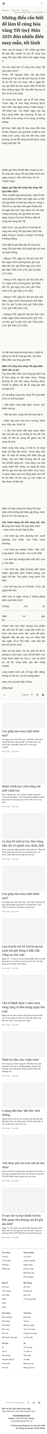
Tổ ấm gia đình (30, 1299)
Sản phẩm (6, 1355)
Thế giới (5, 1265)
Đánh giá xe (28, 1363)
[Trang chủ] (3, 3)
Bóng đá (27, 1317)
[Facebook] (28, 1402)
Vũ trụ (4, 1351)
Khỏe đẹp (6, 1321)
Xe (25, 1343)
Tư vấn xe (28, 1351)
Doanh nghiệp (29, 1261)
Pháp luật (6, 1269)
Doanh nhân (29, 1269)
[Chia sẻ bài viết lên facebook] (32, 695)
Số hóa (5, 1343)
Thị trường (28, 1347)
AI (3, 1347)
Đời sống (28, 1283)
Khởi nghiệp (28, 1277)
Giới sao (5, 1287)
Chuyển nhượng (30, 1333)
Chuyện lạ (28, 1291)
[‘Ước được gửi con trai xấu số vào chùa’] (23, 1147)
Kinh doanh (29, 1253)
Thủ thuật (6, 1363)
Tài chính (27, 1257)
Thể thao (27, 1313)
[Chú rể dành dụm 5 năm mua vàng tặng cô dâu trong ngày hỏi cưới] (23, 987)
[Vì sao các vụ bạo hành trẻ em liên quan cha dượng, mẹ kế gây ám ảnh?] (23, 1200)
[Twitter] (34, 1402)
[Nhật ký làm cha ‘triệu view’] (23, 1044)
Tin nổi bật (6, 1261)
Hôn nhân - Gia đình (10, 751)
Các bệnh (6, 1325)
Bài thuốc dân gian (9, 1337)
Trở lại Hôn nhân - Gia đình (6, 694)
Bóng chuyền (29, 1325)
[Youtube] (39, 1402)
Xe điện (27, 1359)
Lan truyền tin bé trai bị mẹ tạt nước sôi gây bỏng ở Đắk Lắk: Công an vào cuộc (22, 950)
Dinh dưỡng (7, 1317)
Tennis (26, 1321)
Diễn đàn (27, 1355)
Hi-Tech (5, 1367)
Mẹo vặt (27, 1295)
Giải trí (5, 1283)
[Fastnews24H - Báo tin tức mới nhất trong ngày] (22, 11)
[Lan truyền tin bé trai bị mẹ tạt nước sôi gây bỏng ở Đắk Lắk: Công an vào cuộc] (23, 931)
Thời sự (5, 1257)
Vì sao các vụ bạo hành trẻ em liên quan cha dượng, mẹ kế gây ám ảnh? (22, 1220)
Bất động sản (29, 1273)
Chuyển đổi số (8, 1359)
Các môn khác (29, 1329)
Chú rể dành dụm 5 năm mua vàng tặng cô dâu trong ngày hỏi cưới (23, 1007)
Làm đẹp (5, 1295)
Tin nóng (6, 1253)
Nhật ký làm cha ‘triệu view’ (20, 1059)
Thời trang (6, 1291)
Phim (4, 1303)
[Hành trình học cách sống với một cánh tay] (23, 771)
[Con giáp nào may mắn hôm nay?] (23, 716)
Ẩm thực (27, 1287)
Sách (4, 1307)
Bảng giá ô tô (29, 1367)
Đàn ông (5, 1329)
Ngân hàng (28, 1265)
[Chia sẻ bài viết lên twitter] (37, 695)
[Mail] (43, 695)
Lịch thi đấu (28, 1337)
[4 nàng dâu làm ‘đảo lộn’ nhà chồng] (23, 1095)
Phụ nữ (5, 1333)
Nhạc (4, 1299)
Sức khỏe (6, 1313)
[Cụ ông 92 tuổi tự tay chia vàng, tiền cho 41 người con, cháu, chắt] (23, 826)
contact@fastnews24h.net (21, 1421)
